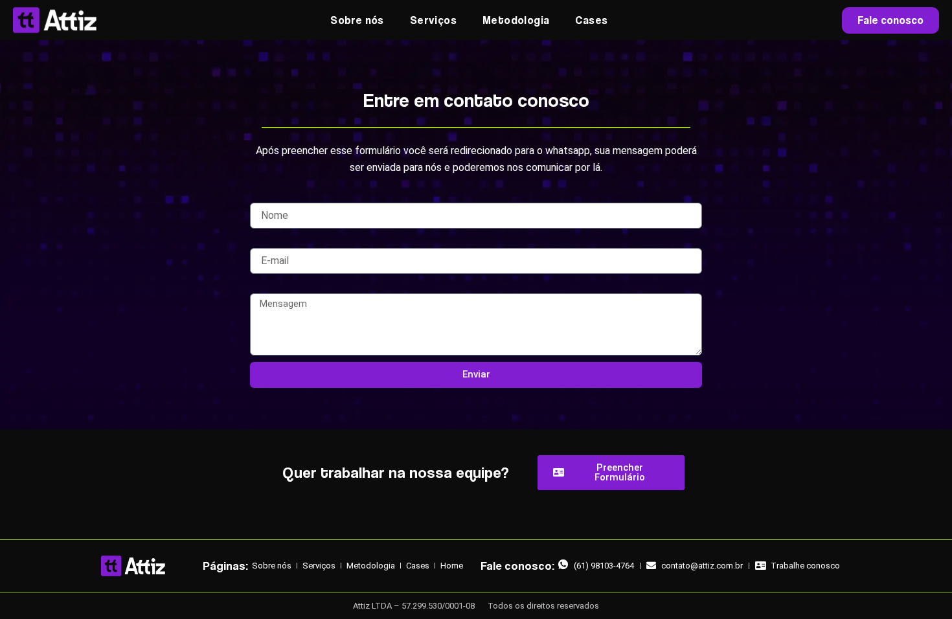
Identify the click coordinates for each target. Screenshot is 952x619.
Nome (262, 196)
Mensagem (273, 287)
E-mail (263, 241)
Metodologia (515, 20)
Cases (591, 20)
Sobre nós (357, 20)
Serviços (433, 20)
